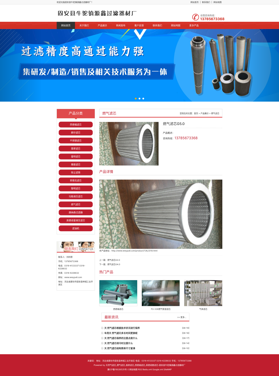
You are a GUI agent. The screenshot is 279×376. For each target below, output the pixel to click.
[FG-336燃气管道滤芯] (161, 293)
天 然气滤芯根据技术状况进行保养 (122, 327)
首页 (196, 113)
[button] (21, 65)
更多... (183, 317)
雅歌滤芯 (75, 164)
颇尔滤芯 (75, 132)
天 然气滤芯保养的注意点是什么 (120, 338)
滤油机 (75, 228)
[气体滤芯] (203, 293)
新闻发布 (120, 25)
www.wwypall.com (73, 277)
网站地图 (217, 2)
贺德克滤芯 (76, 180)
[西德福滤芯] (118, 293)
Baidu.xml (147, 369)
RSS (140, 369)
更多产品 (194, 25)
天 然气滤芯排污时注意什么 (118, 343)
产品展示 (102, 25)
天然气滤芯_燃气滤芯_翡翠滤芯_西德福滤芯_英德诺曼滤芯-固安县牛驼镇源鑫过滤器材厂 (145, 365)
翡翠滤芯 (75, 148)
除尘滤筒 (75, 172)
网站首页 (195, 2)
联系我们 (206, 2)
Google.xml (157, 369)
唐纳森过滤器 (76, 212)
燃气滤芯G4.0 (113, 264)
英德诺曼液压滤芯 (75, 220)
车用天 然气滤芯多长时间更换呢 (120, 333)
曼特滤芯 (75, 156)
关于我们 (84, 25)
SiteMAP (168, 369)
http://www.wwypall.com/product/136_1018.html (134, 250)
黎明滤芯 (75, 188)
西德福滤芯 (76, 124)
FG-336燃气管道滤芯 (161, 309)
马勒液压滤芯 (76, 196)
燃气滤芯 (75, 204)
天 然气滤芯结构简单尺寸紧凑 (119, 348)
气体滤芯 (203, 309)
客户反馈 (139, 25)
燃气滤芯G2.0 (113, 260)
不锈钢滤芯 (76, 140)
